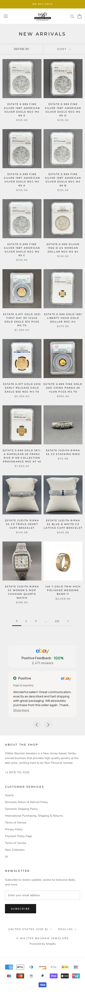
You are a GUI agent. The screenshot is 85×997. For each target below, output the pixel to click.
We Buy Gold (42, 4)
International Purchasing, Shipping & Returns (34, 816)
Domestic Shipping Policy (21, 809)
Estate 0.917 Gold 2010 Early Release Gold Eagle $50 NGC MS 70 (22, 388)
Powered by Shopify (43, 944)
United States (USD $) (28, 929)
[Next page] (68, 621)
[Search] (72, 16)
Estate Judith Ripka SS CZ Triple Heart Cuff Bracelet (22, 524)
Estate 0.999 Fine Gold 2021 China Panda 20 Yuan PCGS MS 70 (63, 388)
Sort (62, 49)
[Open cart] (79, 16)
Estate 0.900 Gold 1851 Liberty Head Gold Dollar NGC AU (63, 318)
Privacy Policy (13, 829)
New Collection (15, 850)
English (65, 929)
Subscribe (20, 908)
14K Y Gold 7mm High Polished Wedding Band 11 (63, 590)
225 (57, 621)
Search (9, 795)
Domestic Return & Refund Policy (26, 802)
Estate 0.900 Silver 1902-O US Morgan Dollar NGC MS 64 (63, 248)
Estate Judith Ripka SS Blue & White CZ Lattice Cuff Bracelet (63, 524)
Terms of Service (15, 822)
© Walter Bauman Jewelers (42, 938)
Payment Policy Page (18, 836)
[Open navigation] (6, 16)
